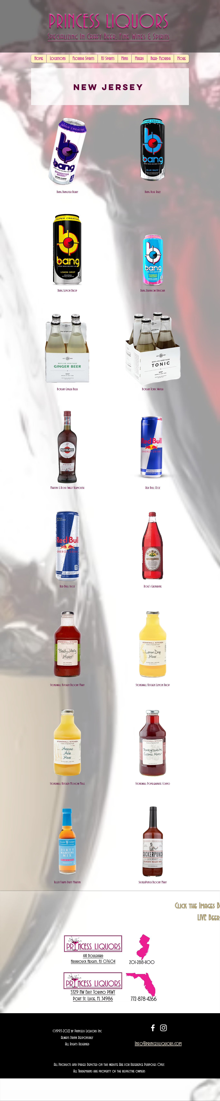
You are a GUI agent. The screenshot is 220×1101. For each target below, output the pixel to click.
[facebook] (152, 1027)
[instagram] (163, 1027)
